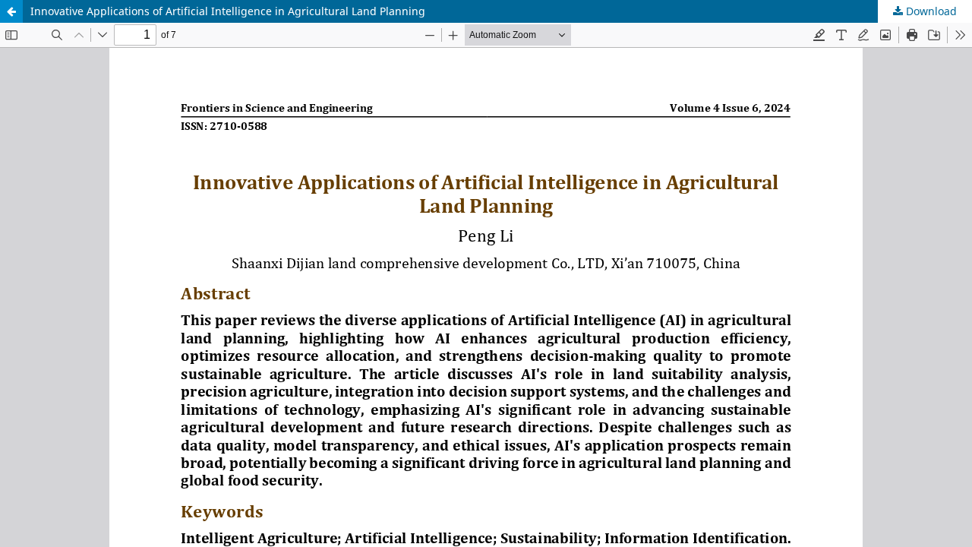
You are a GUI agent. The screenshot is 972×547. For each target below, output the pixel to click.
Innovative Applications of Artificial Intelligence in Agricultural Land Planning (227, 11)
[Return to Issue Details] (11, 11)
